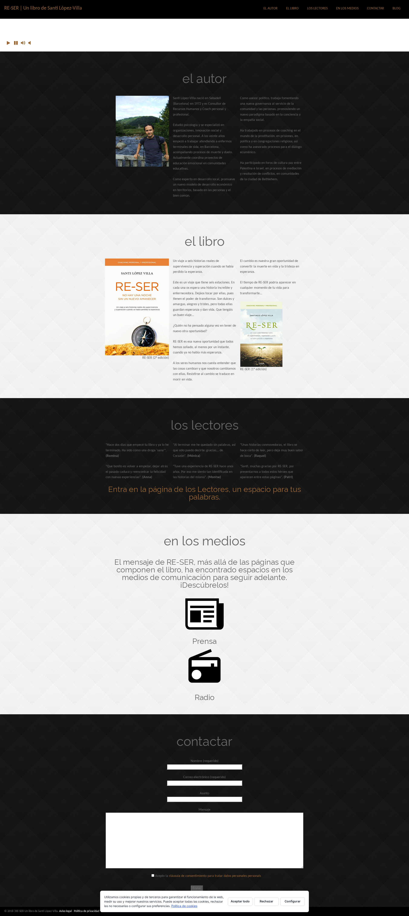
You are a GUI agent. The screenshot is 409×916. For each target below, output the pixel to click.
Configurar (293, 901)
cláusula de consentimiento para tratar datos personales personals (215, 876)
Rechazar (266, 901)
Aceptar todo (240, 901)
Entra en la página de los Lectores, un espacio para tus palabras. (204, 493)
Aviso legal (65, 911)
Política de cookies (184, 906)
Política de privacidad (86, 911)
